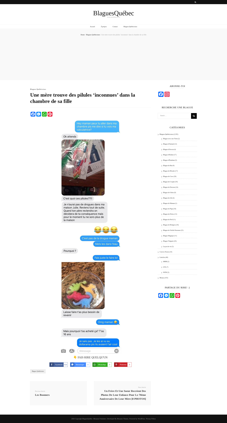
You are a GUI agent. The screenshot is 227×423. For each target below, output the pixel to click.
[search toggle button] (195, 2)
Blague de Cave (168, 176)
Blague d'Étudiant (169, 160)
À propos (104, 26)
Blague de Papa (168, 209)
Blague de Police (168, 214)
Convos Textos (164, 252)
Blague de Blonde (169, 171)
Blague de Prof (168, 219)
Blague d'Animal (168, 144)
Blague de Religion (169, 225)
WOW (165, 272)
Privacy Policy (151, 419)
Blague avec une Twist (170, 139)
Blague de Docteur (169, 187)
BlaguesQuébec (113, 13)
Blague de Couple (169, 182)
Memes (162, 278)
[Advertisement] (113, 57)
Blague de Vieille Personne (171, 230)
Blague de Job (167, 198)
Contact (115, 26)
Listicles (162, 257)
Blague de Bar (167, 165)
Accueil (92, 26)
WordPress (141, 419)
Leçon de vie (167, 246)
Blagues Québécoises (130, 26)
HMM (165, 261)
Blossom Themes (122, 419)
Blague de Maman (169, 203)
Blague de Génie (168, 192)
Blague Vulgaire (168, 241)
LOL (164, 267)
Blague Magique (168, 236)
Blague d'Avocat (168, 149)
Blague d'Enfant (168, 155)
